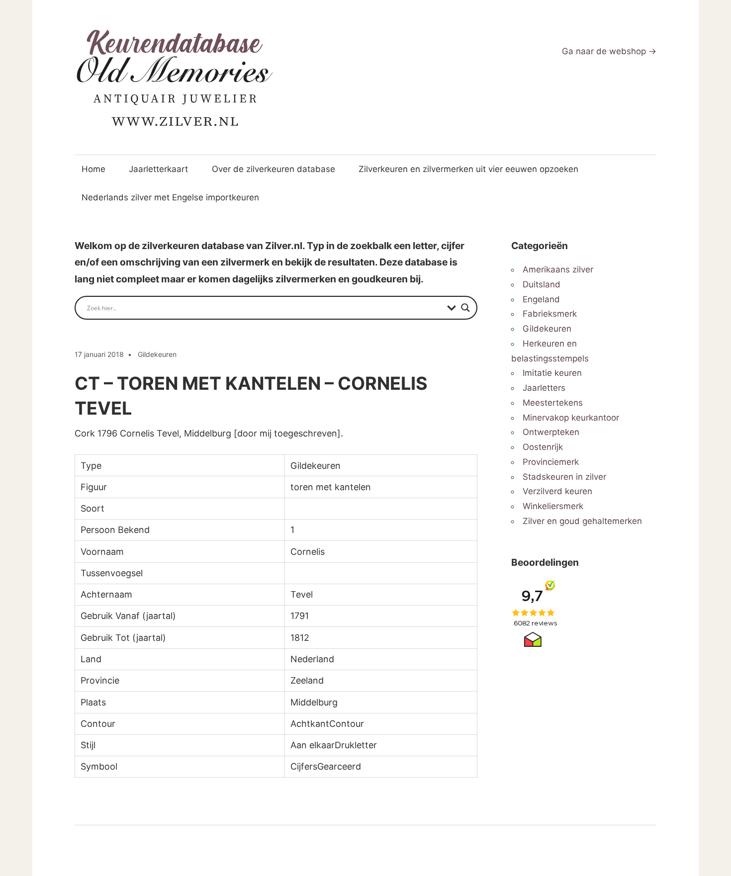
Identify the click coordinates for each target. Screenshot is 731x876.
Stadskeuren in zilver (564, 477)
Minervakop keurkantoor (571, 418)
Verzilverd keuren (557, 491)
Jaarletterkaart (158, 169)
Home (93, 169)
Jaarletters (544, 388)
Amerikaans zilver (558, 269)
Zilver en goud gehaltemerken (582, 521)
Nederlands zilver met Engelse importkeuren (170, 197)
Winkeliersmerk (553, 506)
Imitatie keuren (552, 373)
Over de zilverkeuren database (273, 169)
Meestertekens (553, 403)
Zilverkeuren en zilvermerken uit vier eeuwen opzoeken (468, 169)
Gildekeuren (157, 354)
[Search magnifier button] (465, 308)
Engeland (541, 299)
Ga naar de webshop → (609, 51)
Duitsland (541, 284)
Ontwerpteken (551, 432)
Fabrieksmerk (550, 314)
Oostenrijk (543, 447)
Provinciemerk (551, 462)
